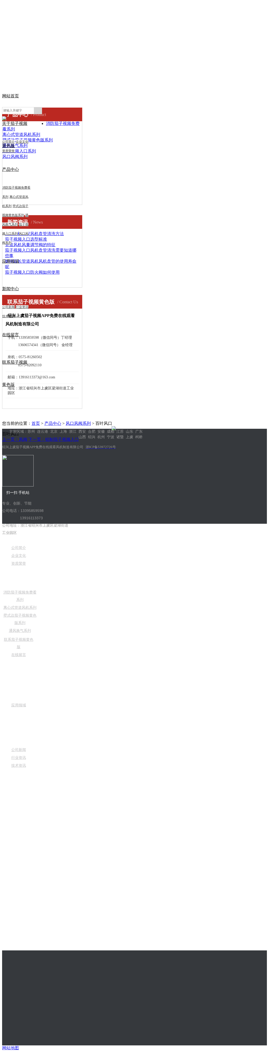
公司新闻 (8, 307)
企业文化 (22, 142)
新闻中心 (10, 289)
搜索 (38, 110)
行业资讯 (22, 307)
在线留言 (18, 655)
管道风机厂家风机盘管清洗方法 (34, 233)
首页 (36, 423)
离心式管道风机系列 (20, 608)
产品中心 (10, 169)
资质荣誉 (8, 151)
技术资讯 (18, 766)
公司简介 (8, 142)
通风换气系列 (20, 631)
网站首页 (10, 96)
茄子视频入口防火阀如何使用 (32, 272)
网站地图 (10, 1048)
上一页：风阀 (14, 439)
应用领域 (10, 261)
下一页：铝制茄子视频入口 (53, 439)
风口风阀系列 (78, 423)
